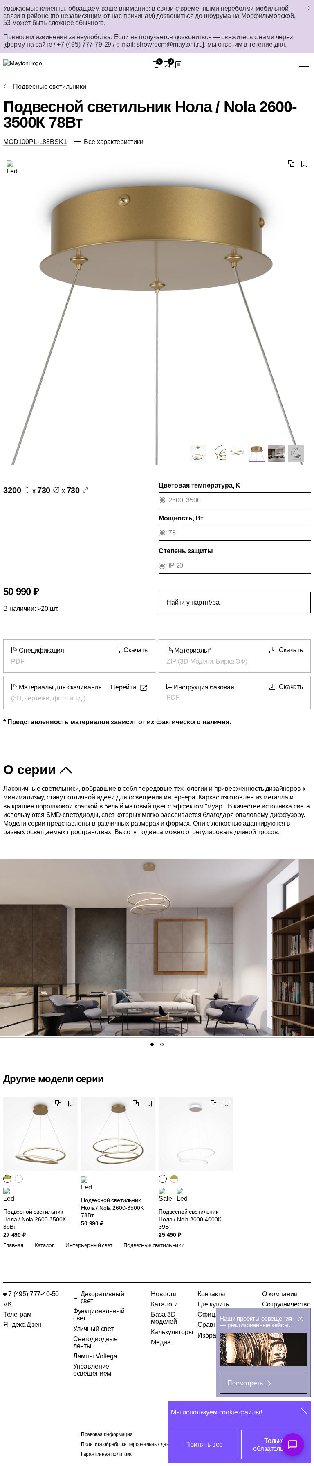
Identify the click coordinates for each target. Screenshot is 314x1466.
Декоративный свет (102, 1297)
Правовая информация (106, 1434)
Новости (163, 1293)
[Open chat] (292, 1444)
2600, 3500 (184, 500)
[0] (155, 64)
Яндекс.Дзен (22, 1324)
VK (7, 1304)
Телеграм (17, 1314)
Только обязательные (274, 1444)
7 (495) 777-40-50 (33, 1293)
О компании (279, 1293)
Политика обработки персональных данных (129, 1444)
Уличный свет (93, 1328)
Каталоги (164, 1304)
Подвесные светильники (49, 86)
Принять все (203, 1444)
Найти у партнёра (192, 602)
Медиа (160, 1342)
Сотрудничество (286, 1304)
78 (172, 532)
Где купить (213, 1304)
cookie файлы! (240, 1412)
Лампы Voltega (95, 1356)
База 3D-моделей (164, 1318)
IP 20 (175, 565)
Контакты (211, 1293)
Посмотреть (244, 1383)
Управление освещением (92, 1370)
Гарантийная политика (106, 1454)
